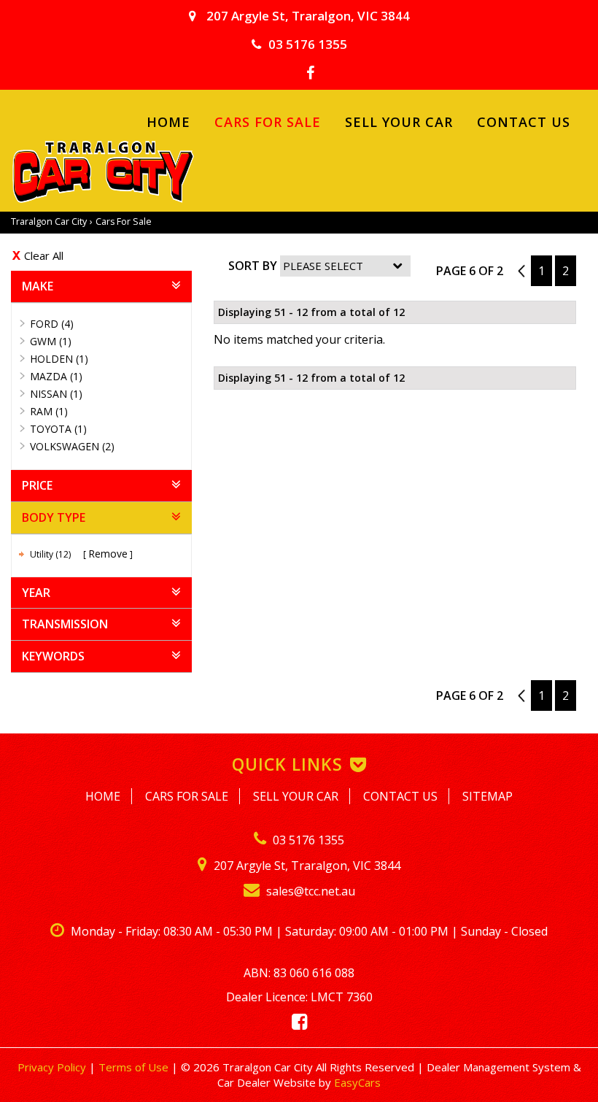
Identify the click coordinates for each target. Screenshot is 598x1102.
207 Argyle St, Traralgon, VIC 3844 (306, 15)
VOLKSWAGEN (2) (72, 446)
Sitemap (487, 796)
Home (168, 122)
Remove (108, 553)
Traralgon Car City (49, 221)
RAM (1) (49, 411)
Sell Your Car (399, 122)
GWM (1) (50, 341)
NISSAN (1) (56, 394)
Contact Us (523, 122)
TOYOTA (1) (58, 429)
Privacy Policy (53, 1067)
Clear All (43, 255)
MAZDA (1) (56, 376)
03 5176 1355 (307, 44)
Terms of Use (134, 1067)
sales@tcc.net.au (309, 891)
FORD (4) (52, 324)
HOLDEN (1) (59, 359)
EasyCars (357, 1082)
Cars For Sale (267, 122)
